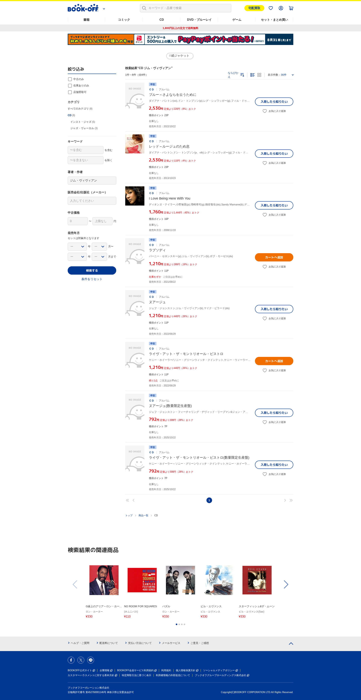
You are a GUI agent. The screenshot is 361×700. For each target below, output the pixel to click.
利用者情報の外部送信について (173, 675)
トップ (129, 515)
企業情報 (104, 670)
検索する (92, 270)
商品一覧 (143, 515)
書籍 (86, 19)
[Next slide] (285, 584)
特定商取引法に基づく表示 (136, 675)
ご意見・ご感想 (199, 642)
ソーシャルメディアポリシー (219, 670)
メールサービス (171, 642)
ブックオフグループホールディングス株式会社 (220, 675)
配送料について (108, 642)
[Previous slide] (75, 584)
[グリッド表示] (259, 75)
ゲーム (236, 19)
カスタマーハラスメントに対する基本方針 (91, 675)
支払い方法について (140, 642)
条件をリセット (91, 279)
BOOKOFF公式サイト (80, 670)
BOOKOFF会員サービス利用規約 (135, 670)
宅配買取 (254, 8)
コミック (124, 19)
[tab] (176, 624)
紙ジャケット (180, 55)
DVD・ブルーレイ (199, 19)
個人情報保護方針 (185, 670)
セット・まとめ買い (274, 19)
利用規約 (166, 670)
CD (161, 19)
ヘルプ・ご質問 (80, 642)
